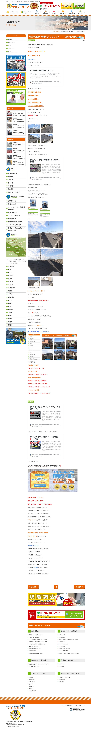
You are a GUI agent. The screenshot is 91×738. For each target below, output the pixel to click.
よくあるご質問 (32, 690)
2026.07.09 (19, 126)
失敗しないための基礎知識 (27, 12)
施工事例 (54, 13)
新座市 (10, 306)
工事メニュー (63, 13)
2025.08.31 (19, 144)
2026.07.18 (19, 113)
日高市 (10, 325)
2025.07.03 (19, 163)
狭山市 (10, 315)
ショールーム (80, 13)
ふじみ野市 (11, 266)
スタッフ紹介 (32, 681)
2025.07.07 (19, 157)
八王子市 (10, 275)
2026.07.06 (19, 132)
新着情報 (10, 39)
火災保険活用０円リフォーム (36, 666)
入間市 (10, 312)
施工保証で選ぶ (32, 650)
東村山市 (10, 281)
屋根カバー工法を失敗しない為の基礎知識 (69, 653)
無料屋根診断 (72, 13)
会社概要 (31, 677)
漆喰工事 (10, 180)
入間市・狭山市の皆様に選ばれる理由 (38, 639)
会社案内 (37, 13)
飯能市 (10, 322)
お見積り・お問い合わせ (64, 677)
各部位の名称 (62, 635)
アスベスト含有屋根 (63, 644)
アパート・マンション (14, 192)
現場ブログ (31, 688)
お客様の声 (31, 686)
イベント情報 (11, 42)
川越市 (10, 269)
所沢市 (10, 319)
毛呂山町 (10, 285)
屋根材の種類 (62, 637)
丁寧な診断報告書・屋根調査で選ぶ (37, 644)
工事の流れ (45, 13)
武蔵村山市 (11, 288)
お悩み (9, 51)
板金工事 (10, 183)
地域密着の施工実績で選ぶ (35, 648)
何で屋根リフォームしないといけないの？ (14, 12)
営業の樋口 (30, 59)
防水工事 (10, 189)
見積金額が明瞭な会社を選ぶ (36, 653)
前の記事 (33, 587)
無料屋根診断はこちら (33, 545)
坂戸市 (10, 278)
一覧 (56, 587)
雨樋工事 (10, 186)
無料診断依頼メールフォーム (76, 615)
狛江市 (10, 272)
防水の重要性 (62, 646)
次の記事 (78, 587)
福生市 (10, 300)
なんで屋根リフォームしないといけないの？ (39, 664)
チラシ (9, 45)
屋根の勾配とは (62, 641)
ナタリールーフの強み (34, 637)
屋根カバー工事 (12, 173)
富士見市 (10, 309)
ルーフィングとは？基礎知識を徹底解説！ (69, 639)
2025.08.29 (19, 150)
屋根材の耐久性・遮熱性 (64, 648)
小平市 (10, 294)
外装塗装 (10, 176)
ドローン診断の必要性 (64, 650)
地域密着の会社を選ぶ (34, 646)
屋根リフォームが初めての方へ (36, 635)
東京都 (10, 291)
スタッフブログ (31, 40)
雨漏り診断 (61, 681)
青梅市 (10, 303)
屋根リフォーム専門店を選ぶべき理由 (38, 641)
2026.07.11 (19, 120)
